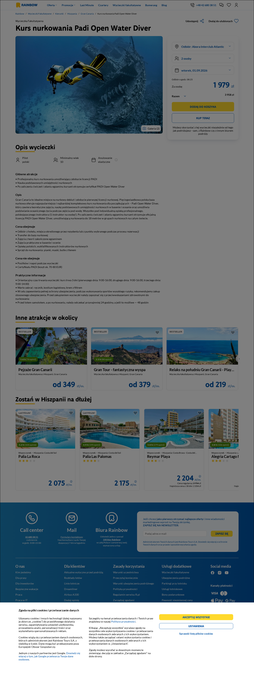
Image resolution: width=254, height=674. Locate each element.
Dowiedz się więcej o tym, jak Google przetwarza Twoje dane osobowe (49, 656)
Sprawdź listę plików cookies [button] (196, 633)
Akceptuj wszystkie (198, 617)
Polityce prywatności (123, 621)
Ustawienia (202, 626)
